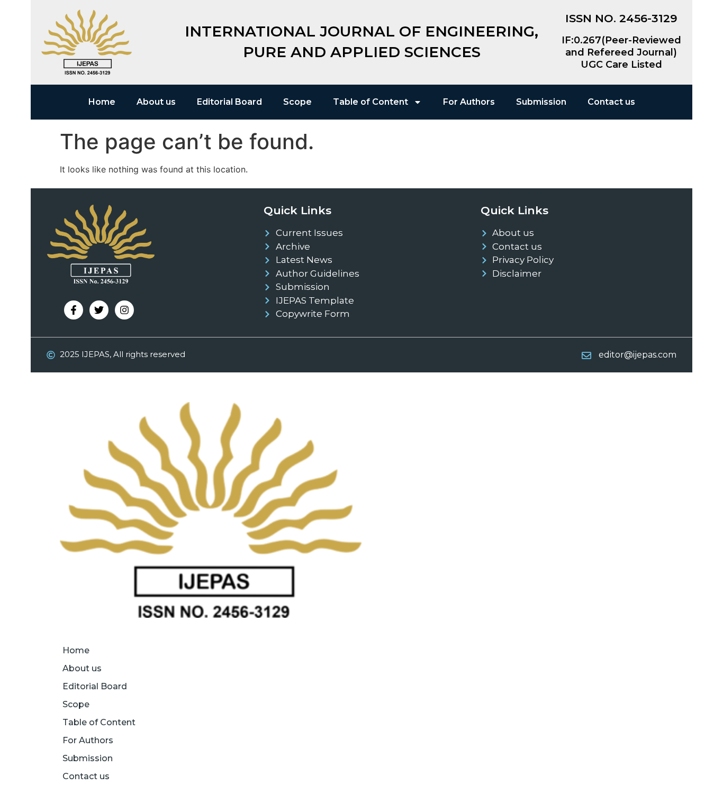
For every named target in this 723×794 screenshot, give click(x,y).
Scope (297, 102)
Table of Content (370, 102)
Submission (541, 102)
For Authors (469, 102)
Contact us (611, 102)
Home (101, 102)
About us (156, 102)
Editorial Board (229, 102)
